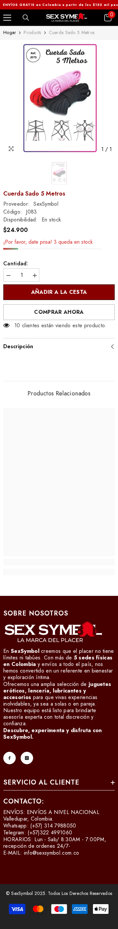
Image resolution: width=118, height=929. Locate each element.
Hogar (9, 32)
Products (32, 32)
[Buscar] (26, 18)
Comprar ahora (59, 312)
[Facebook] (9, 758)
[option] (59, 99)
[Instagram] (27, 758)
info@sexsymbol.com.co (51, 853)
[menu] (7, 18)
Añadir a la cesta (59, 292)
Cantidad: (15, 263)
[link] (59, 562)
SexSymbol (45, 204)
